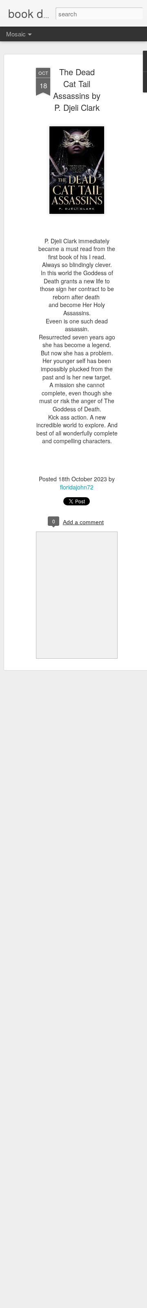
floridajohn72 (77, 487)
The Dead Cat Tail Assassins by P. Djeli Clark (76, 89)
